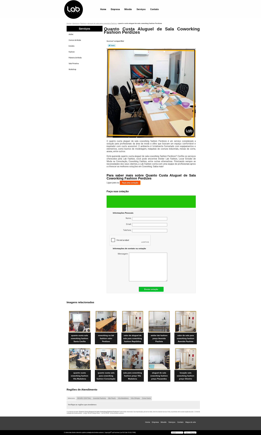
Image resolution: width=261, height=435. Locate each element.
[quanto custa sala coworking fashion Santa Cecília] (79, 321)
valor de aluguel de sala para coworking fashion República (132, 338)
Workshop (72, 69)
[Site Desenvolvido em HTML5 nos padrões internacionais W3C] (177, 432)
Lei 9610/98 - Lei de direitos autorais (112, 413)
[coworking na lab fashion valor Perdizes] (106, 321)
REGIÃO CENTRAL (84, 398)
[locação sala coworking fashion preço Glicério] (185, 359)
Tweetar (111, 45)
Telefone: (127, 230)
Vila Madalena (123, 398)
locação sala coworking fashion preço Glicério (185, 376)
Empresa (115, 9)
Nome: (129, 218)
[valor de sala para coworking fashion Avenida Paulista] (185, 321)
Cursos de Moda (75, 40)
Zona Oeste (146, 398)
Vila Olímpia (135, 398)
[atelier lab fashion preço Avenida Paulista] (159, 321)
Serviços (141, 9)
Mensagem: (123, 254)
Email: (129, 224)
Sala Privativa (74, 64)
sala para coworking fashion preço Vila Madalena (132, 376)
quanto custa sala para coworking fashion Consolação (106, 376)
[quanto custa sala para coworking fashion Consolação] (106, 359)
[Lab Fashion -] (79, 5)
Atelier (71, 34)
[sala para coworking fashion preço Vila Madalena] (132, 359)
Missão (128, 9)
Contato (154, 9)
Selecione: (71, 398)
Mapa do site (190, 422)
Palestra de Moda (75, 58)
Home (103, 9)
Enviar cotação (151, 289)
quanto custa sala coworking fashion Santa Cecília (79, 338)
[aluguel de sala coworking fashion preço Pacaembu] (159, 359)
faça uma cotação (130, 183)
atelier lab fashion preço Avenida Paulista (159, 338)
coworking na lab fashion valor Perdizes (106, 338)
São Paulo (112, 398)
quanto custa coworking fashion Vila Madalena (79, 376)
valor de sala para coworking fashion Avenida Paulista (185, 338)
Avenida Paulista (99, 398)
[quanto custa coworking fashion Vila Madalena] (79, 359)
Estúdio (71, 46)
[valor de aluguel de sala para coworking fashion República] (132, 321)
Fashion (72, 52)
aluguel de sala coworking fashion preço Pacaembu (159, 376)
